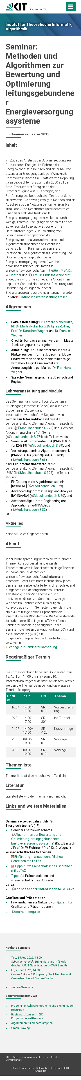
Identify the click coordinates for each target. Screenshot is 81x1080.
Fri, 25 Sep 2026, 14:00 (25, 970)
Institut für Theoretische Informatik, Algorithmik (39, 9)
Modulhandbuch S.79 (47, 486)
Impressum (27, 1068)
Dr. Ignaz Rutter (58, 326)
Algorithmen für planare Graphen (32, 1023)
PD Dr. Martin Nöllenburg (28, 326)
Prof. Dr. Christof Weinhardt (51, 275)
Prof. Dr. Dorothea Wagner (29, 331)
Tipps (15, 876)
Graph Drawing (20, 1028)
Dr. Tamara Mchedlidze (55, 322)
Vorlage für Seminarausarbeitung (33, 647)
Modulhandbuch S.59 (47, 445)
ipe (62, 902)
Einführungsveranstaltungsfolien (44, 297)
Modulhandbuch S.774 (26, 437)
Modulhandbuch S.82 (31, 509)
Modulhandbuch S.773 (36, 428)
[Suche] (61, 6)
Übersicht (58, 1068)
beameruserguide (27, 912)
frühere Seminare (22, 987)
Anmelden (41, 1070)
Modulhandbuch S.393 (36, 473)
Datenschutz (43, 1068)
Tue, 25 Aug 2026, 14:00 (26, 957)
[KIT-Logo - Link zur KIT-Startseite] (16, 6)
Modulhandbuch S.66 (31, 460)
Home (15, 1068)
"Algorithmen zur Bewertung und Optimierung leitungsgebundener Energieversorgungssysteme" (36, 839)
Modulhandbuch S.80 (49, 495)
